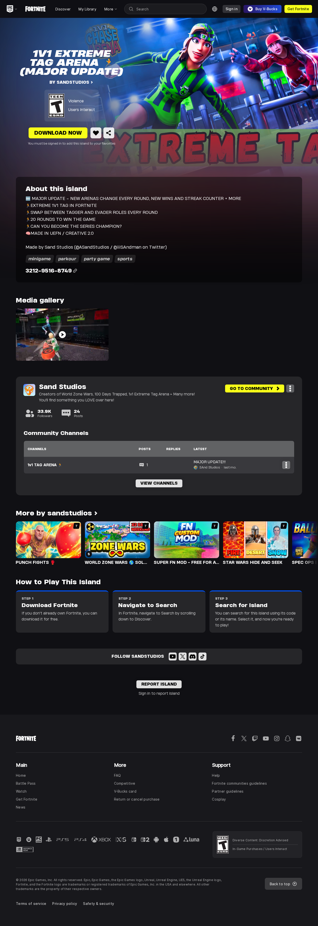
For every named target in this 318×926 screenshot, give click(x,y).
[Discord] (193, 656)
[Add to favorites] (95, 132)
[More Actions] (290, 388)
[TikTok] (202, 656)
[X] (183, 656)
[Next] (304, 542)
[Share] (108, 132)
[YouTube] (173, 656)
